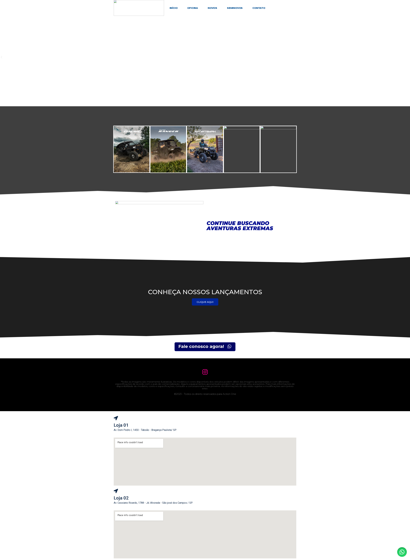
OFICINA (192, 7)
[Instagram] (205, 371)
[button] (402, 552)
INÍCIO (174, 7)
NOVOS (212, 7)
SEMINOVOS (235, 7)
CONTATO (258, 7)
